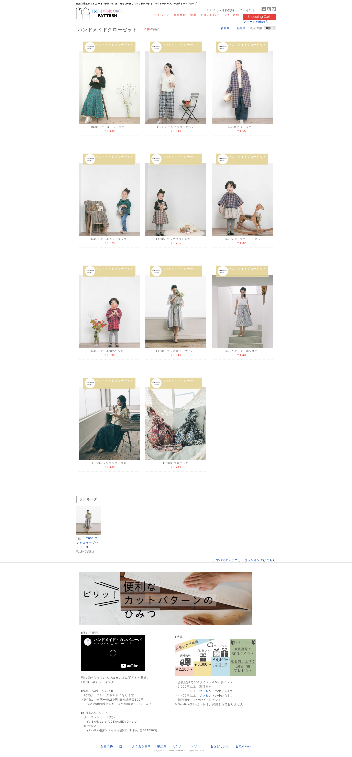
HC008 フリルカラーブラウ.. (109, 239)
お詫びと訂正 (220, 746)
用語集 (161, 746)
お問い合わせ (209, 14)
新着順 (241, 28)
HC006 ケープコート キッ (242, 239)
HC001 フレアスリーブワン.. (175, 351)
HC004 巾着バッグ (175, 463)
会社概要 (106, 746)
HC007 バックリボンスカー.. (175, 239)
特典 (193, 14)
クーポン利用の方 (255, 21)
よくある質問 (141, 746)
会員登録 (180, 14)
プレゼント (207, 691)
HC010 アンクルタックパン (175, 127)
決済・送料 (231, 14)
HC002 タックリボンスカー (242, 351)
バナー (196, 746)
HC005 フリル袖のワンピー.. (109, 351)
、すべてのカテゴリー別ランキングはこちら (244, 560)
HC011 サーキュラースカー (109, 127)
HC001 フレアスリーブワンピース (87, 543)
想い (122, 746)
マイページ (161, 14)
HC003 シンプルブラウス (109, 463)
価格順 (225, 28)
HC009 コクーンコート (242, 127)
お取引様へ (243, 746)
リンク (177, 746)
